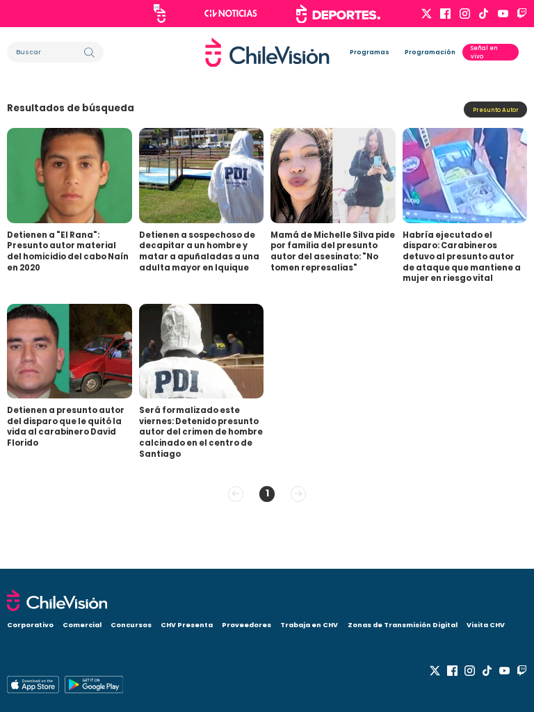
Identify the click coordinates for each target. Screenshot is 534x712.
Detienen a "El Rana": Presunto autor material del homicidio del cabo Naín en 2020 (68, 251)
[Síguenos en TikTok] (483, 13)
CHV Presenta (187, 624)
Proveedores (246, 624)
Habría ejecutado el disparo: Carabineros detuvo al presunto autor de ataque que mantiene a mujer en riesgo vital (462, 256)
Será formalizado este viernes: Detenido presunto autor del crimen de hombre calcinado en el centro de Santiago (201, 432)
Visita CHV (486, 624)
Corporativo (30, 624)
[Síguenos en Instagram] (465, 13)
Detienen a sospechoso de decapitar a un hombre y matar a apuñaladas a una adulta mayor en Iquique (199, 251)
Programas (369, 52)
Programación (430, 52)
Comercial (82, 624)
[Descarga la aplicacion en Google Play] (33, 684)
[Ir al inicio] (267, 52)
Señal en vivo (484, 52)
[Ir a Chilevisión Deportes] (338, 14)
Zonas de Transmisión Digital (403, 624)
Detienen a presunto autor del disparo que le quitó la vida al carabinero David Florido (65, 426)
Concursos (131, 624)
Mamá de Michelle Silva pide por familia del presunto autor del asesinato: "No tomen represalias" (332, 251)
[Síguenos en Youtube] (503, 13)
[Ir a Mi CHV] (159, 13)
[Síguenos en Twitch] (522, 13)
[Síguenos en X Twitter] (426, 13)
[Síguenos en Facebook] (445, 13)
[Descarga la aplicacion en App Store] (94, 684)
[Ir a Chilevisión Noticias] (230, 13)
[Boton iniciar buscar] (89, 52)
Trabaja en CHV (309, 624)
